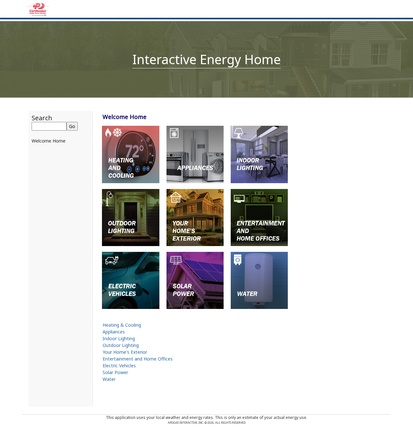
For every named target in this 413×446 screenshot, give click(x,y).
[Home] (37, 9)
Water (109, 379)
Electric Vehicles (119, 365)
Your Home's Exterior (125, 352)
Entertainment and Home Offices (138, 359)
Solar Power (115, 372)
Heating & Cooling (122, 325)
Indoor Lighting (119, 338)
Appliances (114, 332)
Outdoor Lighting (121, 345)
